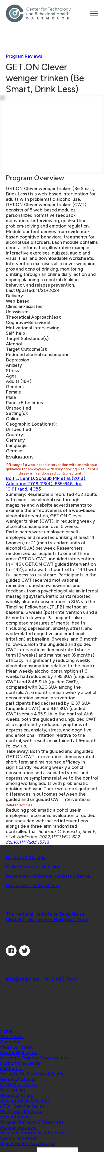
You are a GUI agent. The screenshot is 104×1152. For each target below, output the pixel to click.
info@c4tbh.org (22, 979)
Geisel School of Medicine (33, 866)
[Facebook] (11, 954)
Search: (29, 1149)
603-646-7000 (62, 979)
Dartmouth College (26, 857)
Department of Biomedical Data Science (48, 876)
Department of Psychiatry (33, 885)
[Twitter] (24, 954)
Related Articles (19, 805)
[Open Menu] (94, 13)
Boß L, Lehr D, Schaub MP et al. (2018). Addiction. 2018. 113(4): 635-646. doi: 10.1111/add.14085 (46, 484)
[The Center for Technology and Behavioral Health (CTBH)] (46, 13)
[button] (12, 1036)
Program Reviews (24, 56)
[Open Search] (52, 1020)
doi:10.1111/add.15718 (27, 842)
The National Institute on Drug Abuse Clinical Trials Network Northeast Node (47, 916)
